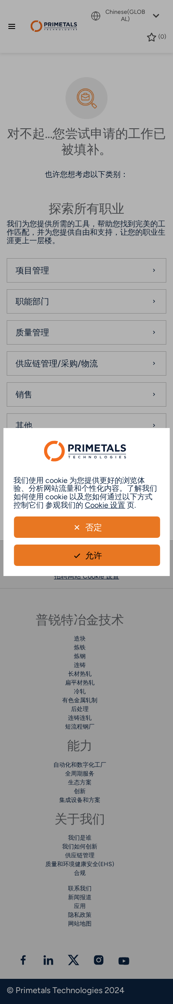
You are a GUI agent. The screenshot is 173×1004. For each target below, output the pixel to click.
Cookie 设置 (105, 505)
